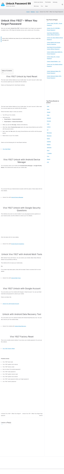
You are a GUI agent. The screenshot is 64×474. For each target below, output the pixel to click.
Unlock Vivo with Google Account (11, 303)
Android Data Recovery (20, 326)
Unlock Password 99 (18, 3)
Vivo (42, 6)
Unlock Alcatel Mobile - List (53, 61)
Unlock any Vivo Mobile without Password (54, 65)
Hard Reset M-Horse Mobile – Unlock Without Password (54, 48)
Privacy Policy (37, 463)
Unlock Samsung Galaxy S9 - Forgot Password (54, 72)
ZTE (48, 162)
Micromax (36, 6)
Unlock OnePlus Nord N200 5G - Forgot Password (55, 52)
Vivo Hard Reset (6, 149)
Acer (48, 106)
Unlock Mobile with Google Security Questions (53, 43)
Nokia (48, 138)
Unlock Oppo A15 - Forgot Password (53, 57)
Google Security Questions (17, 243)
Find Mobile (48, 2)
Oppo (46, 6)
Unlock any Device (38, 2)
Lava (48, 124)
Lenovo (48, 126)
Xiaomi (48, 159)
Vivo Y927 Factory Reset (9, 348)
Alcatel (48, 112)
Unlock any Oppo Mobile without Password (55, 38)
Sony (48, 150)
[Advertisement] (21, 56)
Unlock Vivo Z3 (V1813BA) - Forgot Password (53, 29)
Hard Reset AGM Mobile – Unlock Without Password (53, 33)
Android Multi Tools (16, 278)
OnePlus (49, 141)
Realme (48, 144)
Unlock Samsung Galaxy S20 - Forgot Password (54, 76)
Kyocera (49, 121)
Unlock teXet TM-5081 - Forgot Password (54, 24)
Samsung (55, 2)
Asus (48, 109)
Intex (48, 115)
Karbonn (49, 118)
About (35, 460)
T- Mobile (49, 153)
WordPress (45, 471)
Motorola (49, 135)
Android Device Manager (17, 197)
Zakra (40, 471)
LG (47, 129)
